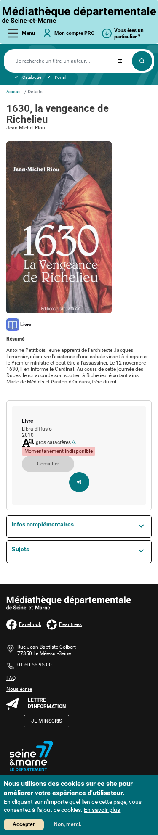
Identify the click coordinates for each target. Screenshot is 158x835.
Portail (60, 77)
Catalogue (31, 77)
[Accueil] (79, 14)
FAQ (11, 678)
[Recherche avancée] (120, 60)
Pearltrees (70, 624)
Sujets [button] (20, 549)
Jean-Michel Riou (25, 128)
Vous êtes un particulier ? (129, 33)
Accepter (24, 824)
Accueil (14, 92)
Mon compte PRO (74, 33)
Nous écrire (19, 689)
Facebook (30, 624)
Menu (28, 33)
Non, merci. (67, 824)
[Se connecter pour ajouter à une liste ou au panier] (79, 482)
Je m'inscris (46, 721)
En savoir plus (102, 809)
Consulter (48, 464)
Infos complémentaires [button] (43, 524)
